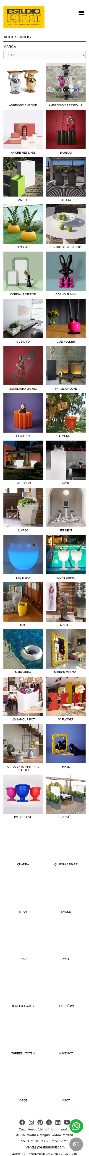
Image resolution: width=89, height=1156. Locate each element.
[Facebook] (22, 1122)
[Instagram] (31, 1122)
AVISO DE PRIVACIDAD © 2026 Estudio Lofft (44, 1154)
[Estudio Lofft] (23, 17)
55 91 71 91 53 (32, 1141)
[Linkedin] (58, 1122)
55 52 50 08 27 (57, 1141)
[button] (81, 12)
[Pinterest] (40, 1122)
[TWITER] (49, 1122)
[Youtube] (67, 1122)
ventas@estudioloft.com (45, 1147)
